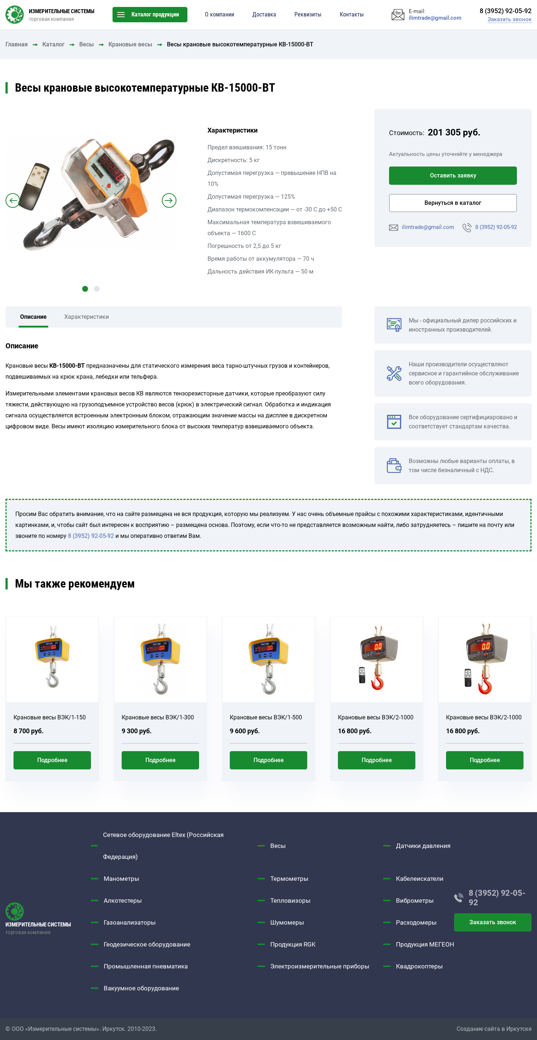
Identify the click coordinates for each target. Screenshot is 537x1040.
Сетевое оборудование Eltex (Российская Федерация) (163, 845)
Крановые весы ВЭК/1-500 (266, 717)
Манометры (121, 878)
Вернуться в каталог (452, 202)
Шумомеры (287, 922)
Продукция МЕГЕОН (425, 944)
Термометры (289, 878)
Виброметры (415, 900)
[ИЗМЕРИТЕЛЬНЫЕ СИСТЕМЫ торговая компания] (48, 911)
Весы (86, 44)
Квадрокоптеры (419, 966)
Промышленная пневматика (146, 966)
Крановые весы (130, 44)
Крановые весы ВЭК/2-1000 (376, 717)
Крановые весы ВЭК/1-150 (50, 717)
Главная (16, 44)
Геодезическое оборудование (147, 944)
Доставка (264, 14)
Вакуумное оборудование (141, 988)
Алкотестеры (123, 900)
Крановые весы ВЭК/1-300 (158, 717)
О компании (219, 14)
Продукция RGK (293, 944)
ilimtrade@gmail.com (428, 227)
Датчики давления (423, 845)
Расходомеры (416, 922)
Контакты (352, 14)
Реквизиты (307, 14)
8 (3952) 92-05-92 (496, 227)
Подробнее (52, 760)
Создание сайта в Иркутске (494, 1028)
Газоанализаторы (130, 922)
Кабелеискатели (419, 878)
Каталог (53, 44)
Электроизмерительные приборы (319, 966)
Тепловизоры (290, 900)
